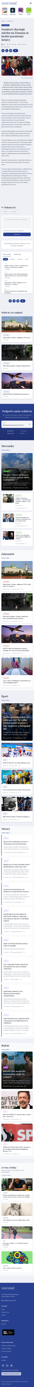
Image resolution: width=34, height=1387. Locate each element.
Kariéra (3, 1315)
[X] (6, 50)
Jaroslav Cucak (13, 765)
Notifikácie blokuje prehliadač (11, 1374)
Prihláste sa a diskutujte (10, 211)
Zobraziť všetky (5, 1175)
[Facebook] (3, 50)
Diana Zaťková (14, 819)
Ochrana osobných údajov (8, 1345)
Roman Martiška (20, 543)
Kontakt (3, 1360)
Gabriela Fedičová (21, 508)
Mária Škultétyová (20, 852)
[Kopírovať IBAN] (29, 424)
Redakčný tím (5, 1312)
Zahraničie (10, 21)
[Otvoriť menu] (31, 3)
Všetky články (5, 450)
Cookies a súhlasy (6, 1348)
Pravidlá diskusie (6, 1351)
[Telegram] (10, 50)
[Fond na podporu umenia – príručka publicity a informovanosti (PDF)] (8, 1332)
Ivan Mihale (14, 685)
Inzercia (3, 1324)
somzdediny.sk (5, 1172)
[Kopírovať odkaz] (15, 50)
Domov (3, 21)
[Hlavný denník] (9, 3)
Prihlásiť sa (17, 234)
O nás (2, 1309)
